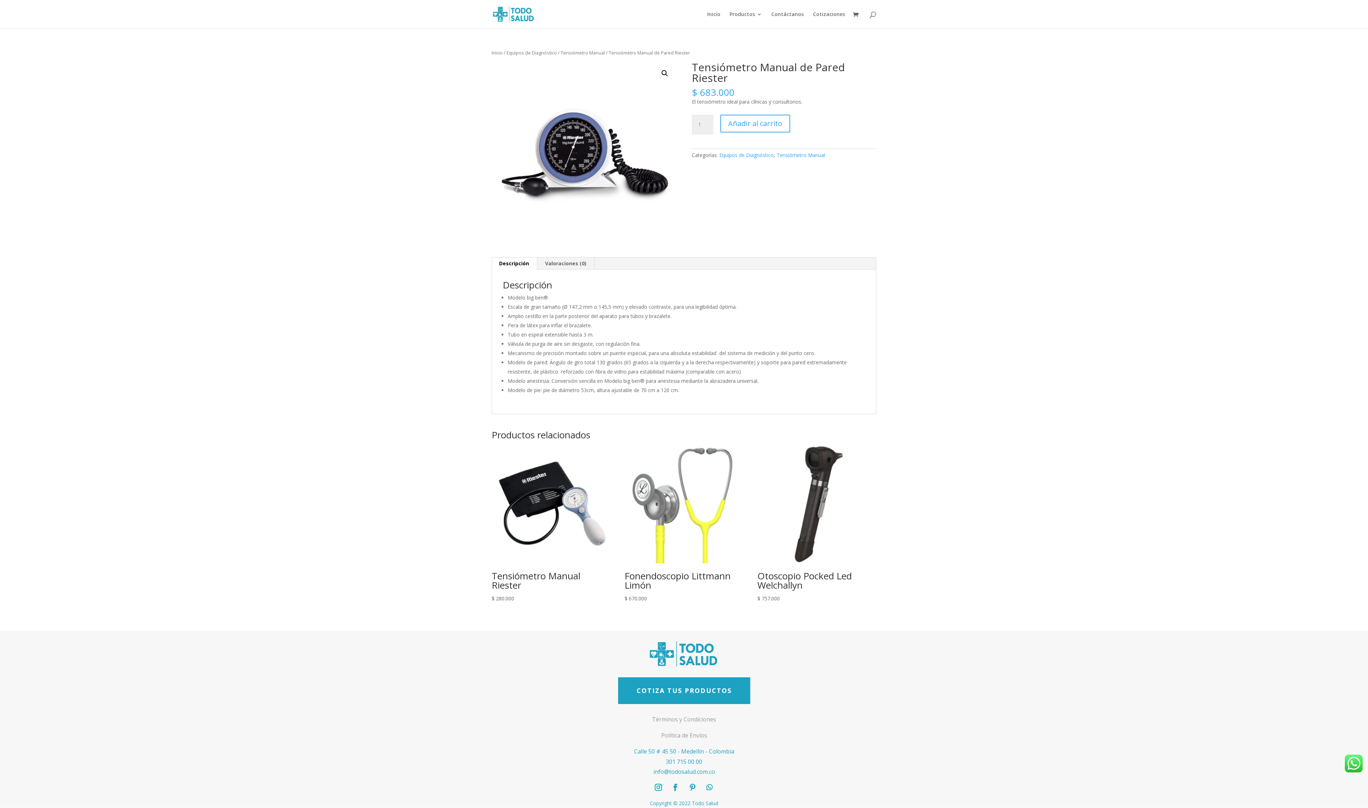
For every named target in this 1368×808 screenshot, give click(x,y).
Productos (742, 14)
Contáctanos (787, 14)
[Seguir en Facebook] (675, 787)
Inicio (713, 14)
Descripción (514, 263)
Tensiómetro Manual (583, 52)
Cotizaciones (829, 14)
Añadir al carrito (755, 123)
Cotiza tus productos (684, 690)
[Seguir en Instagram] (658, 787)
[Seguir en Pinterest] (692, 787)
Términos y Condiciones (684, 719)
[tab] (514, 263)
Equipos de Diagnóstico (532, 52)
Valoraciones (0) (565, 263)
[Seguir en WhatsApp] (710, 787)
